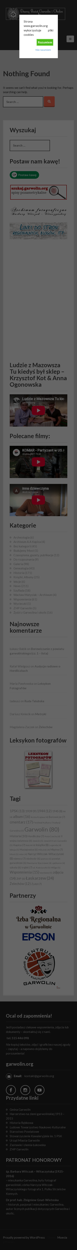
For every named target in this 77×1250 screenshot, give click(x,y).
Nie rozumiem (43, 49)
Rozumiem (45, 42)
